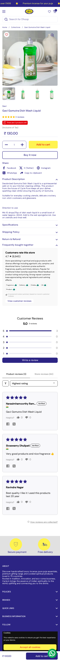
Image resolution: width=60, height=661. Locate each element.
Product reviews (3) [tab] (16, 374)
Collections (15, 27)
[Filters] (5, 383)
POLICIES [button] (6, 591)
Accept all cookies (30, 647)
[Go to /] (29, 11)
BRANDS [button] (6, 600)
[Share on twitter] (14, 424)
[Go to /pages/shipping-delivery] (44, 544)
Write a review (30, 360)
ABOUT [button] (5, 566)
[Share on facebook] (8, 424)
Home (4, 27)
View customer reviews (19, 301)
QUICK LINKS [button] (8, 608)
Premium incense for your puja (38, 3)
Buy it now (30, 155)
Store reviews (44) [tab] (44, 374)
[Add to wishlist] (6, 34)
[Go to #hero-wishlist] (49, 11)
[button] (55, 11)
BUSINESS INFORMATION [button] (13, 616)
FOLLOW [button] (6, 624)
